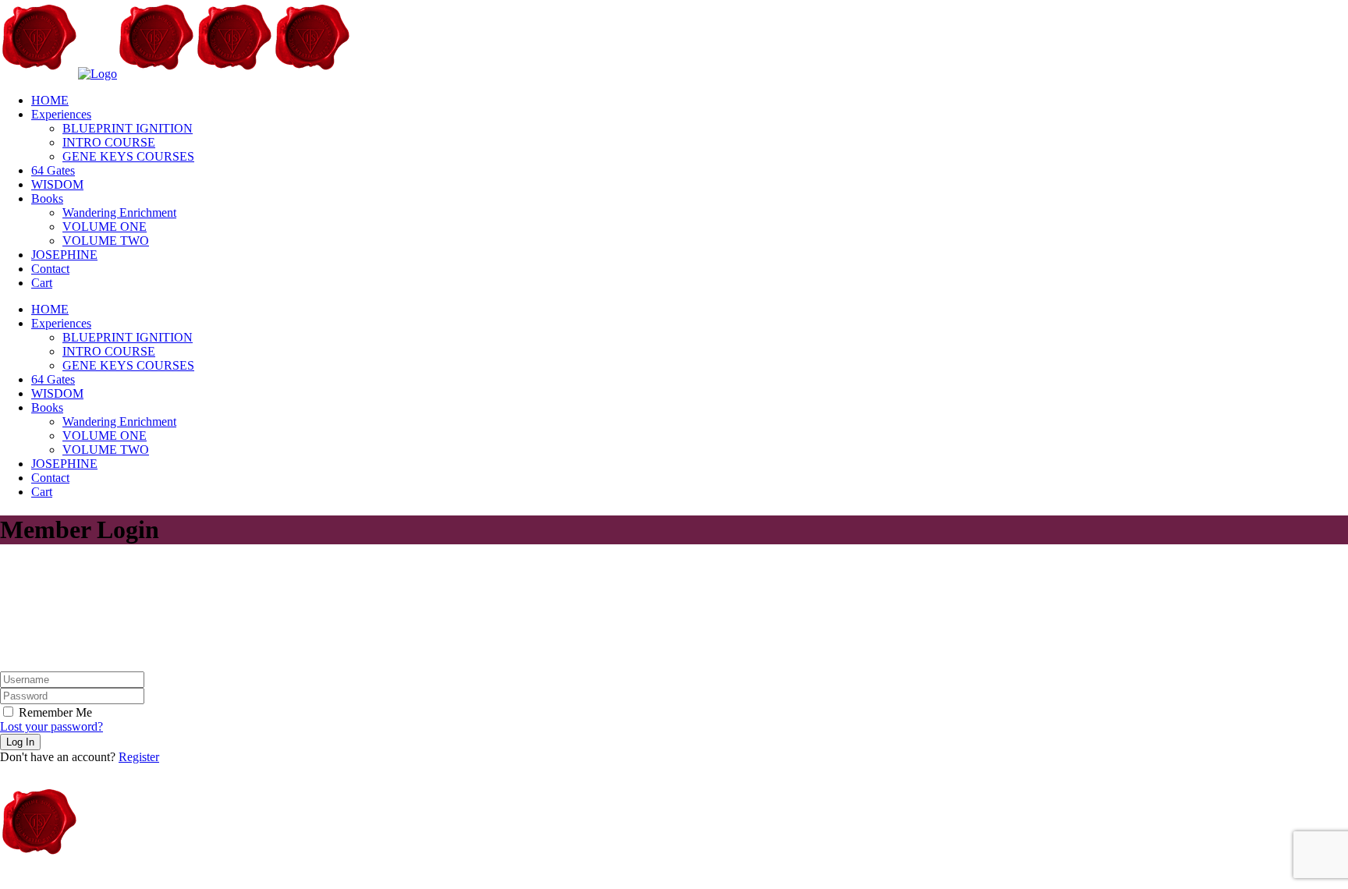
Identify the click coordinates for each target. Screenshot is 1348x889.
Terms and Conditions (272, 881)
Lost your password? (51, 726)
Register (139, 756)
